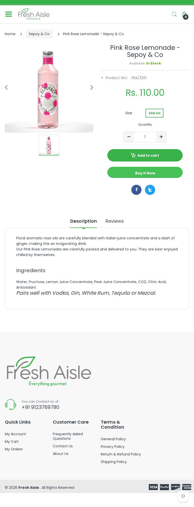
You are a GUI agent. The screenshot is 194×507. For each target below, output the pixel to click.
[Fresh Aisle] (33, 14)
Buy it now (145, 173)
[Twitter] (150, 190)
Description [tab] (83, 221)
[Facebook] (136, 190)
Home (10, 33)
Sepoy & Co (39, 33)
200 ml (154, 113)
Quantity (145, 124)
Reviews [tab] (115, 221)
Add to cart (148, 155)
